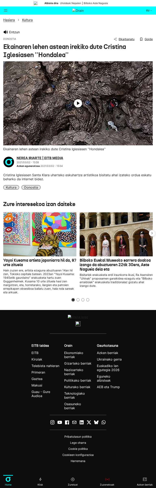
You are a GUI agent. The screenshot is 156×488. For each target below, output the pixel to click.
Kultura (11, 187)
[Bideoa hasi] (78, 103)
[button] (152, 233)
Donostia (31, 187)
